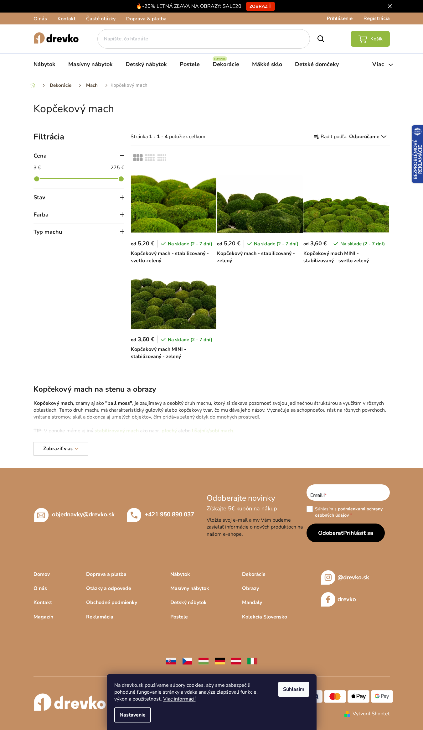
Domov (42, 574)
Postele (179, 616)
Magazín (43, 616)
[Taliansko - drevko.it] (252, 660)
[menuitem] (44, 64)
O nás (40, 18)
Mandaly (252, 602)
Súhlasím (293, 689)
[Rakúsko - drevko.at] (236, 660)
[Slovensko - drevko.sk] (171, 660)
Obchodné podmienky (111, 602)
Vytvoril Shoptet (371, 713)
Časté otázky (101, 18)
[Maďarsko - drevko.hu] (204, 660)
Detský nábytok (188, 602)
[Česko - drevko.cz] (187, 660)
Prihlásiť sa (358, 533)
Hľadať (321, 39)
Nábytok (180, 574)
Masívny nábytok (189, 588)
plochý (169, 430)
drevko (347, 599)
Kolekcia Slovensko (264, 616)
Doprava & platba (146, 18)
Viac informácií (179, 699)
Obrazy (250, 588)
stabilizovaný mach (117, 430)
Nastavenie (133, 715)
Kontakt (66, 18)
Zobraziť (260, 6)
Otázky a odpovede (108, 588)
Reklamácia (99, 616)
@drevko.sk (353, 577)
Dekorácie (254, 574)
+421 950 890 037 (169, 514)
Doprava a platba (106, 574)
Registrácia (377, 18)
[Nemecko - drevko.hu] (220, 660)
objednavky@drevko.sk (83, 514)
